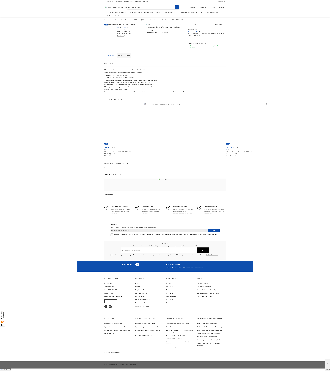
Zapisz (213, 230)
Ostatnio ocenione (112, 353)
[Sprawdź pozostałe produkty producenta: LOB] (148, 25)
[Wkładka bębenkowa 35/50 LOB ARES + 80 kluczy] (180, 25)
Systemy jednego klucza (140, 13)
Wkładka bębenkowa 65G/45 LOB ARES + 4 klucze (119, 152)
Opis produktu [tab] (110, 55)
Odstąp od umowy (110, 301)
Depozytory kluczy (188, 13)
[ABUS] (165, 185)
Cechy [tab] (120, 55)
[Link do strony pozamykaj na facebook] (137, 264)
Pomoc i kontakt (221, 1)
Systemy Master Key (116, 13)
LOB (153, 30)
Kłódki (109, 16)
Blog (117, 16)
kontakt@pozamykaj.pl (200, 267)
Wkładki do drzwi (209, 13)
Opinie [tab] (128, 55)
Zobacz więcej (108, 194)
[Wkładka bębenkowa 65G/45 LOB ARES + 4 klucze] (165, 124)
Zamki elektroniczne (166, 13)
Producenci (112, 174)
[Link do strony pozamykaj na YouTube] (110, 306)
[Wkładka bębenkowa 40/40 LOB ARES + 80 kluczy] (119, 24)
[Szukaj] (177, 7)
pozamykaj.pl (113, 364)
